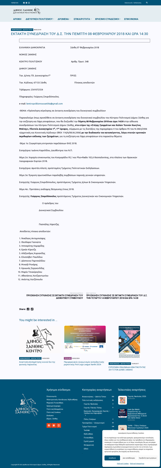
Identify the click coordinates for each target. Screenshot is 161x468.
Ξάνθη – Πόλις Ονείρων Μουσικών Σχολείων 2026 (138, 427)
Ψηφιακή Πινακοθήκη (55, 403)
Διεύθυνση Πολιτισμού (39, 19)
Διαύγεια (50, 415)
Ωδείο (86, 449)
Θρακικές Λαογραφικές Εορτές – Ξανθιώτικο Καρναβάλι (97, 412)
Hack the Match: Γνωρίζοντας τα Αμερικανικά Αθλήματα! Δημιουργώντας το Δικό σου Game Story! (137, 413)
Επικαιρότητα (82, 19)
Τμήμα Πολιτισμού (89, 427)
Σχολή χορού (89, 441)
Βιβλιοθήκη (88, 434)
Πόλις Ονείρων (90, 419)
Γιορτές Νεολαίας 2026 (137, 396)
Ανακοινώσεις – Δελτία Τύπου (94, 397)
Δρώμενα (63, 19)
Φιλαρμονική (89, 445)
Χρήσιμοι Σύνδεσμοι (107, 19)
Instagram (26, 3)
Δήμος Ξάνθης (52, 419)
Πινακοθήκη (88, 438)
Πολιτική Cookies (123, 463)
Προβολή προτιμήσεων (148, 458)
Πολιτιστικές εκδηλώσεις (92, 400)
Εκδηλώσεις (137, 3)
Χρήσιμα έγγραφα (53, 406)
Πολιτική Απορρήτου (137, 463)
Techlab (68, 358)
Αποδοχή (112, 458)
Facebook (24, 3)
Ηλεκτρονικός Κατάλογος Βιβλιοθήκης (62, 400)
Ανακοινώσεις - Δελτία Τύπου (22, 29)
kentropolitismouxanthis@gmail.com (44, 103)
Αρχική (17, 19)
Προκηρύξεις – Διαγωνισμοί (93, 423)
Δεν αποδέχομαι (129, 458)
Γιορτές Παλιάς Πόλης (93, 408)
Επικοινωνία (129, 3)
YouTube (29, 3)
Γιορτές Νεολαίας (91, 404)
